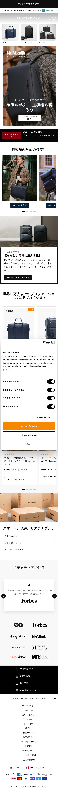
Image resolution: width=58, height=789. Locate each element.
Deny (29, 444)
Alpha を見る (20, 205)
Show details (43, 418)
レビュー (29, 710)
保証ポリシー (29, 733)
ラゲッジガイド (29, 751)
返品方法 (29, 728)
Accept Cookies (29, 426)
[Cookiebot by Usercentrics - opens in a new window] (43, 343)
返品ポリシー (29, 737)
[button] (23, 211)
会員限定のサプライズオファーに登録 (28, 698)
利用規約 (29, 746)
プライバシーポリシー (29, 742)
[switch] (51, 390)
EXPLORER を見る (16, 479)
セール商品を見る (11, 135)
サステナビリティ (29, 715)
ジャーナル (29, 724)
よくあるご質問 (29, 755)
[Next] (54, 596)
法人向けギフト (29, 719)
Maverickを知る (29, 706)
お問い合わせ (29, 760)
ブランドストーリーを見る (18, 277)
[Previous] (3, 596)
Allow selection (29, 435)
